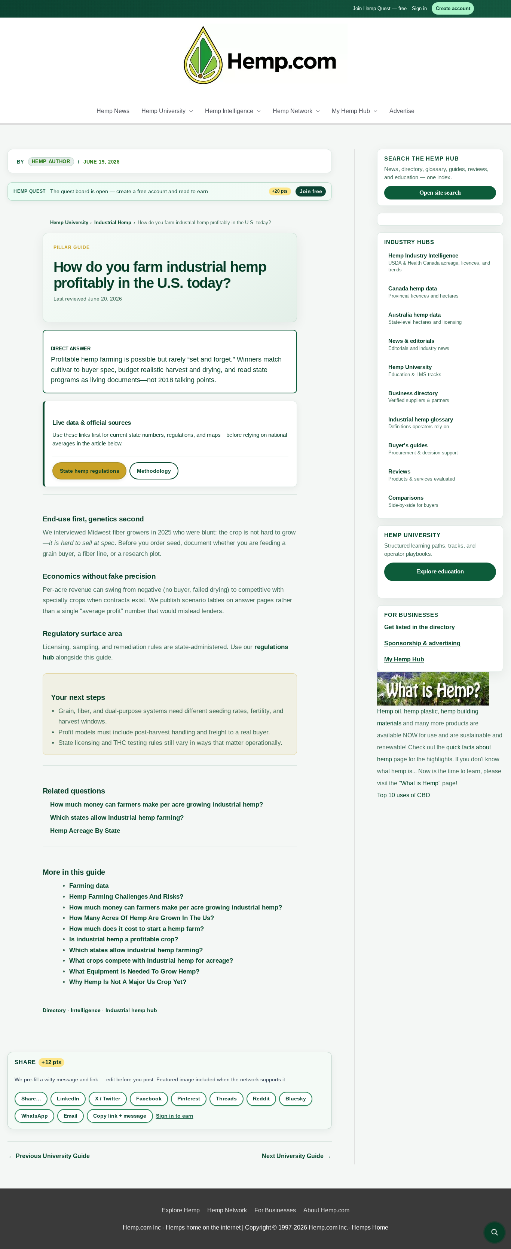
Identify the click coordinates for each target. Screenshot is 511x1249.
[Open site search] (494, 1232)
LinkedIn (68, 1099)
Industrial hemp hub (131, 1010)
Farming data (88, 885)
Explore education (440, 572)
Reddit (261, 1099)
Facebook (149, 1099)
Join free (311, 191)
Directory (54, 1010)
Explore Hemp (181, 1210)
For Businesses (275, 1210)
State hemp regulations (89, 471)
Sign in (419, 8)
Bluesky (295, 1099)
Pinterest (188, 1099)
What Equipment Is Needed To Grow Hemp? (134, 971)
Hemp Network (292, 111)
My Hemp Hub (351, 111)
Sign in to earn (174, 1116)
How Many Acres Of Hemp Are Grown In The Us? (141, 917)
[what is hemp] (433, 688)
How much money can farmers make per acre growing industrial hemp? (156, 804)
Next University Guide (296, 1156)
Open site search (440, 192)
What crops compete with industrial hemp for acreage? (151, 960)
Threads (226, 1099)
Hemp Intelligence (229, 111)
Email (70, 1116)
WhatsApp (34, 1116)
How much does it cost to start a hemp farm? (136, 928)
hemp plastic (421, 711)
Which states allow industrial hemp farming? (117, 817)
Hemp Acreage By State (85, 830)
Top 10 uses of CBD (403, 795)
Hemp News (113, 111)
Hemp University (163, 111)
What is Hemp (419, 783)
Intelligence (86, 1010)
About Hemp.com (326, 1210)
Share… (31, 1099)
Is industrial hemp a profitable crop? (123, 939)
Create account (453, 8)
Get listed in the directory (419, 627)
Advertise (401, 111)
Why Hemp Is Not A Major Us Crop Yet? (127, 982)
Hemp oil (389, 711)
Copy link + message (119, 1116)
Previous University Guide (49, 1156)
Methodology (154, 471)
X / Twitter (107, 1099)
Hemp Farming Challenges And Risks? (126, 896)
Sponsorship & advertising (422, 643)
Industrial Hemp (112, 222)
